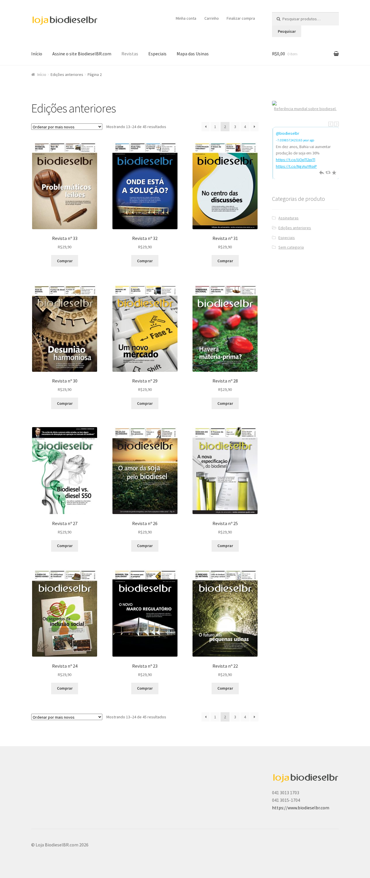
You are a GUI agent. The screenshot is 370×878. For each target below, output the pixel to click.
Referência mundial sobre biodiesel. (305, 108)
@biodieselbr (287, 133)
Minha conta (186, 18)
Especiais (157, 54)
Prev (330, 124)
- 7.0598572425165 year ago (294, 140)
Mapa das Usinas (193, 54)
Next (336, 124)
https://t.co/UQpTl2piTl (294, 159)
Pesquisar (287, 31)
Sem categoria (291, 247)
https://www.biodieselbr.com (300, 807)
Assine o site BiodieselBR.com (81, 54)
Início (36, 54)
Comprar (65, 260)
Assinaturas (288, 218)
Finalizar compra (241, 18)
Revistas (129, 54)
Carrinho (211, 18)
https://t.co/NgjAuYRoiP (295, 166)
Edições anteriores (294, 227)
